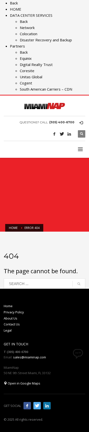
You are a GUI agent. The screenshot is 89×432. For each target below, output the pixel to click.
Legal (8, 330)
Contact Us (12, 324)
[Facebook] (54, 134)
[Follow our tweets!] (37, 405)
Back (14, 2)
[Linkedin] (69, 134)
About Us (10, 318)
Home (8, 306)
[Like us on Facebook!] (27, 405)
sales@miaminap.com (29, 357)
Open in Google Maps (23, 383)
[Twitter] (62, 134)
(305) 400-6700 (61, 122)
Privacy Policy (14, 312)
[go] (78, 284)
